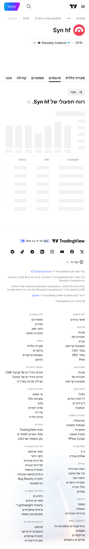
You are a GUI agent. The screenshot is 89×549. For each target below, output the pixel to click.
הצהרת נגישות (34, 469)
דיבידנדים (79, 403)
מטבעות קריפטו (75, 346)
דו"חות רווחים (76, 398)
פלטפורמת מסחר (32, 514)
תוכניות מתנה (34, 333)
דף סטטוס (36, 483)
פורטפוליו (79, 420)
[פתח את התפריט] (83, 6)
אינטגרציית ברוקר (32, 531)
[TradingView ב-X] (82, 252)
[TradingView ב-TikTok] (22, 252)
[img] (39, 43)
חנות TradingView (31, 429)
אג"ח (82, 341)
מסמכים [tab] (37, 78)
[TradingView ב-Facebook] (72, 252)
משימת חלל (35, 398)
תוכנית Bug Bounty (30, 478)
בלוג (40, 403)
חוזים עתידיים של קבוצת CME (24, 372)
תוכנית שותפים (33, 536)
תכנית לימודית (34, 540)
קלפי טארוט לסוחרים (30, 434)
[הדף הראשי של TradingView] (73, 6)
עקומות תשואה (75, 425)
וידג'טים (38, 496)
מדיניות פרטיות (33, 460)
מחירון (39, 324)
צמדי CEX (78, 350)
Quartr (35, 295)
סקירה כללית (35, 346)
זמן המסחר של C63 (30, 438)
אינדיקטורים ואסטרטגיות (69, 526)
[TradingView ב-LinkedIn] (42, 252)
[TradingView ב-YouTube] (62, 252)
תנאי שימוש (35, 451)
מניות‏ (81, 332)
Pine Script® (76, 438)
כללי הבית (78, 487)
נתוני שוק (37, 328)
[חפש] (29, 6)
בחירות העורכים (75, 513)
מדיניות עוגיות (34, 465)
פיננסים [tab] (55, 78)
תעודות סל (78, 337)
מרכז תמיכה (35, 407)
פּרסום (39, 527)
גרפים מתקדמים (32, 509)
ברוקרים (38, 350)
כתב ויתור (37, 456)
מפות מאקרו (77, 434)
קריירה (39, 412)
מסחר (81, 504)
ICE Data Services (41, 271)
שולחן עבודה (77, 456)
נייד (83, 451)
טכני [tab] (8, 78)
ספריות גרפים (34, 500)
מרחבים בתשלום (74, 539)
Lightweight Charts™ (29, 505)
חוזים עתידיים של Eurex (28, 377)
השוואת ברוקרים (33, 355)
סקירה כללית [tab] (75, 78)
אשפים (80, 530)
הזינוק (39, 359)
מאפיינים (37, 319)
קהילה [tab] (21, 78)
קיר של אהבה (77, 473)
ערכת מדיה (36, 417)
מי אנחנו (37, 394)
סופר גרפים (78, 319)
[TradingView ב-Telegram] (32, 252)
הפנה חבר (78, 478)
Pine (82, 359)
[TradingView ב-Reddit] (12, 252)
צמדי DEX (78, 355)
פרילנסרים (78, 535)
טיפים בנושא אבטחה (30, 474)
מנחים (81, 491)
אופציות (80, 429)
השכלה (80, 508)
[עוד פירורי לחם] (69, 18)
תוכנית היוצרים (75, 482)
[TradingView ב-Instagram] (52, 252)
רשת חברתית (77, 468)
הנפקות (80, 407)
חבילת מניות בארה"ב (30, 381)
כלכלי (81, 394)
